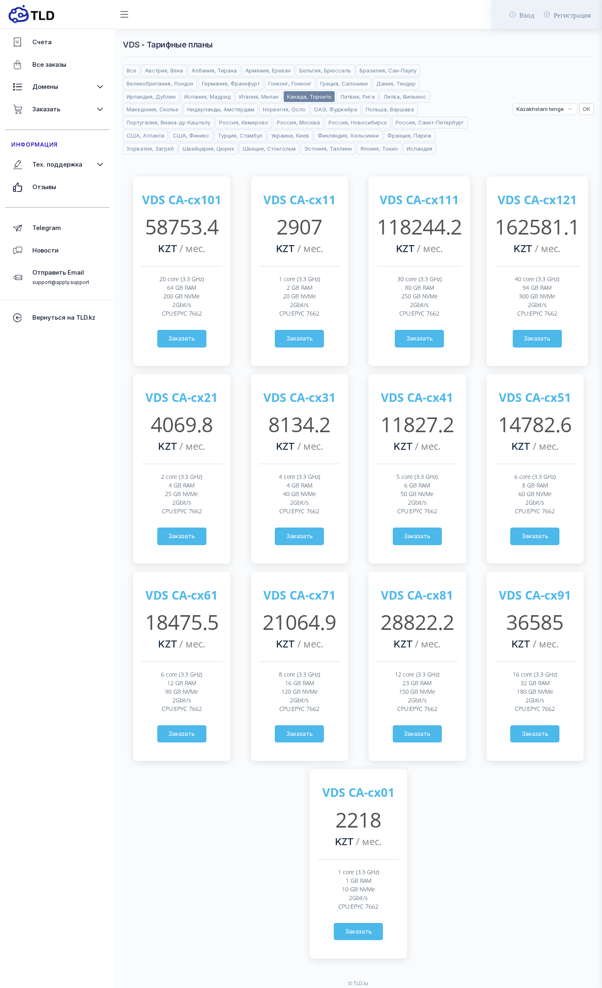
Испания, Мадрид (207, 96)
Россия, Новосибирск (357, 122)
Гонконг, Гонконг (290, 83)
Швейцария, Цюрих (208, 148)
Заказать (181, 338)
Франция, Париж (409, 135)
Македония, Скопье (153, 109)
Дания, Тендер (396, 83)
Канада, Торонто (309, 96)
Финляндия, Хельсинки (348, 135)
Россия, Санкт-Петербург (430, 122)
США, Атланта (145, 135)
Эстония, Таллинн (328, 148)
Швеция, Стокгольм (269, 148)
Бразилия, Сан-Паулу (388, 70)
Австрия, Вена (164, 70)
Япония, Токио (379, 148)
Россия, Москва (298, 122)
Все (131, 70)
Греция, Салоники (344, 83)
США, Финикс (191, 135)
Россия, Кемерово (243, 122)
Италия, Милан (258, 96)
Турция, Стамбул (240, 135)
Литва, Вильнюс (404, 96)
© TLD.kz (358, 983)
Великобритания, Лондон (160, 83)
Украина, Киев (290, 135)
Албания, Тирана (214, 70)
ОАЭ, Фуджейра (335, 109)
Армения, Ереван (268, 70)
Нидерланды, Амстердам (220, 109)
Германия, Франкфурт (231, 83)
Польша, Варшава (390, 109)
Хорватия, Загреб (150, 148)
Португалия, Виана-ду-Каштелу (168, 122)
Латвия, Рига (357, 96)
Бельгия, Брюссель (325, 70)
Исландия (419, 148)
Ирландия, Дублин (151, 96)
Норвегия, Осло (284, 109)
